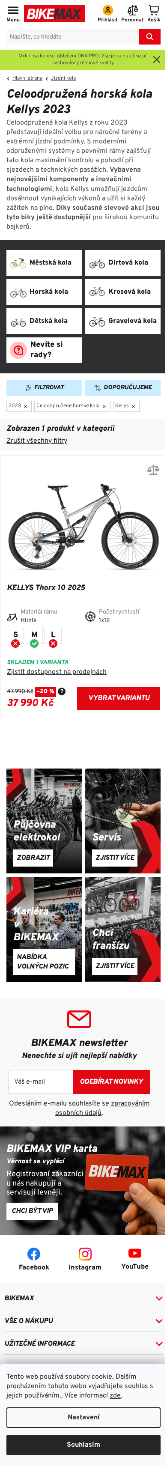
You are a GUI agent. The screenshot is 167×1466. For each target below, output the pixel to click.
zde (115, 1396)
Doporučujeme (128, 387)
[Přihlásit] (108, 14)
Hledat (150, 37)
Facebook (34, 1267)
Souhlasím (83, 1445)
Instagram (85, 1267)
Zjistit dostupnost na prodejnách (57, 672)
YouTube (135, 1267)
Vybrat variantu (118, 698)
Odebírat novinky (111, 1082)
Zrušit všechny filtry (36, 441)
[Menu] (13, 14)
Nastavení (84, 1417)
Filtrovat (49, 387)
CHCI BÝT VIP (32, 1211)
